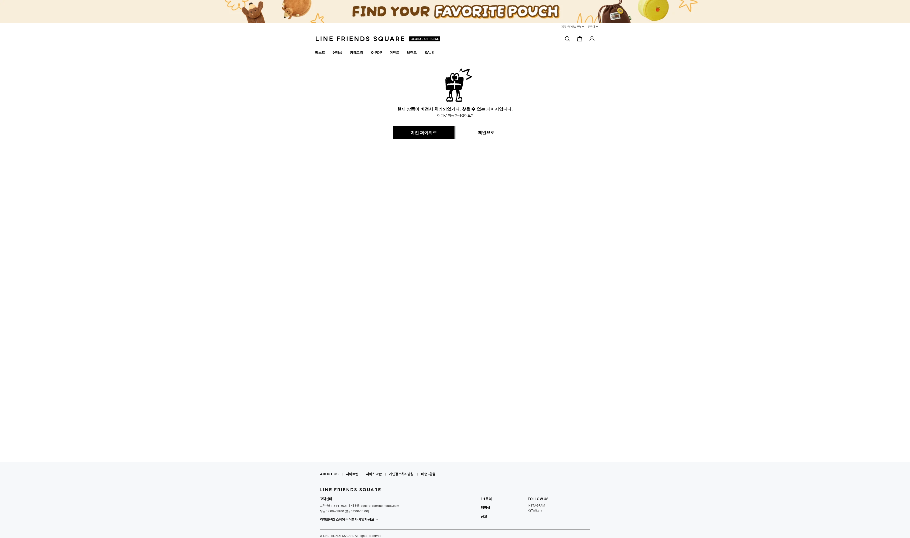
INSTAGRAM (536, 505)
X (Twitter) (535, 510)
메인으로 (486, 132)
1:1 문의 (486, 499)
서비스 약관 (374, 474)
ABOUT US (329, 474)
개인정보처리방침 (401, 474)
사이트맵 (352, 474)
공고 (484, 516)
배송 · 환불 (428, 474)
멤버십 (485, 508)
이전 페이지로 (423, 132)
